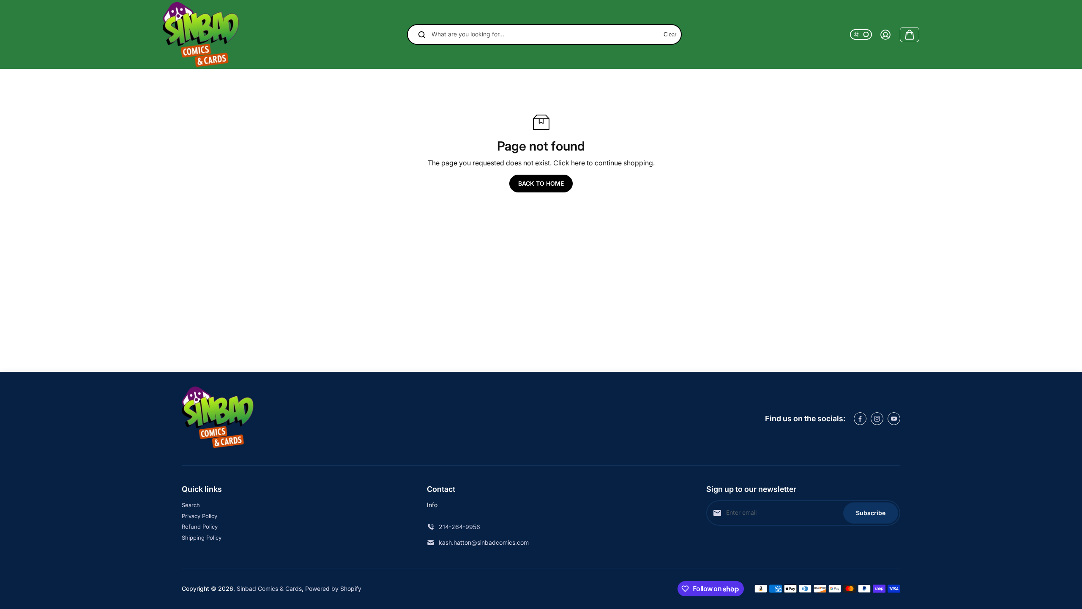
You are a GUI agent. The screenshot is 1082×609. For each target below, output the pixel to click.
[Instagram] (877, 418)
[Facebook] (860, 418)
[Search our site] (421, 34)
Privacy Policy (199, 516)
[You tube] (894, 418)
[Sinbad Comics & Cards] (201, 34)
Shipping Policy (201, 537)
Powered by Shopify (333, 588)
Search (191, 505)
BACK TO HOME (541, 183)
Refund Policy (200, 526)
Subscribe (870, 512)
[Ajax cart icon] (909, 34)
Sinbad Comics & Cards (269, 588)
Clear (670, 34)
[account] (885, 34)
